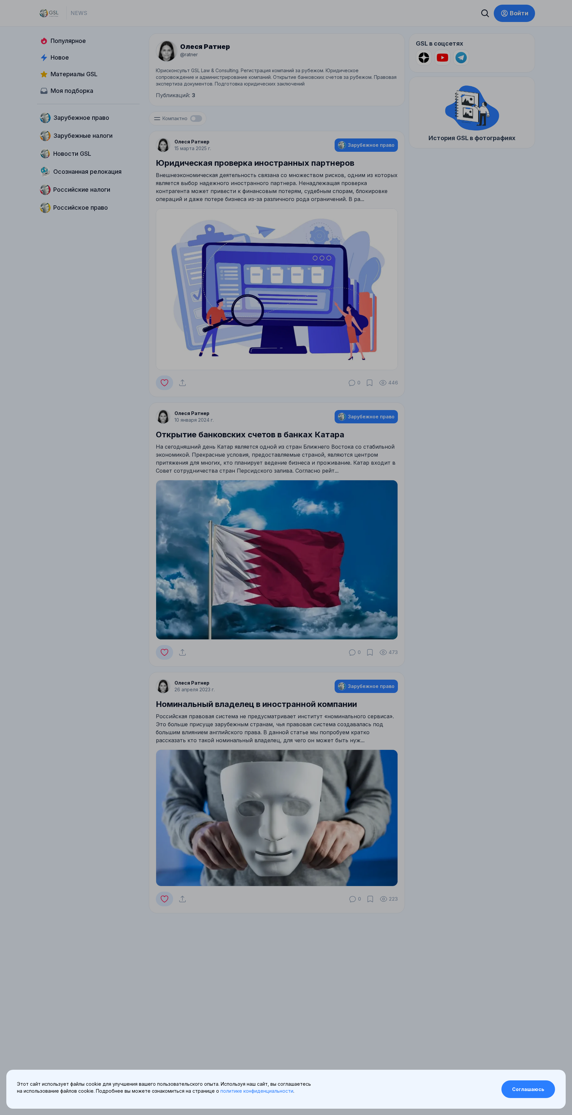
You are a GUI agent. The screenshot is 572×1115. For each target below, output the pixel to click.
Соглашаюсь (528, 1089)
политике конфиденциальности (256, 1091)
